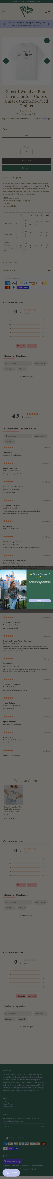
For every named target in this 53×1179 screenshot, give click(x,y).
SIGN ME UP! (40, 600)
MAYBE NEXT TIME (39, 604)
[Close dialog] (51, 571)
